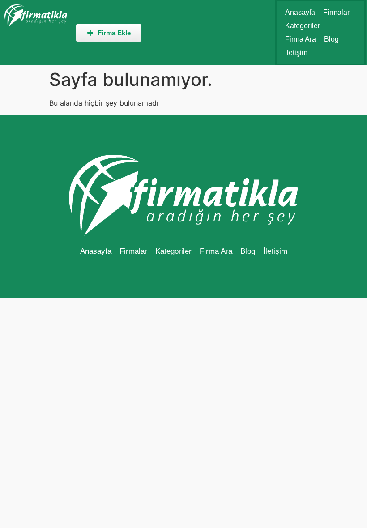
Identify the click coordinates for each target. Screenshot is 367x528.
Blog (331, 39)
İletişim (296, 52)
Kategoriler (302, 26)
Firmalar (336, 12)
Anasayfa (300, 12)
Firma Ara (300, 39)
